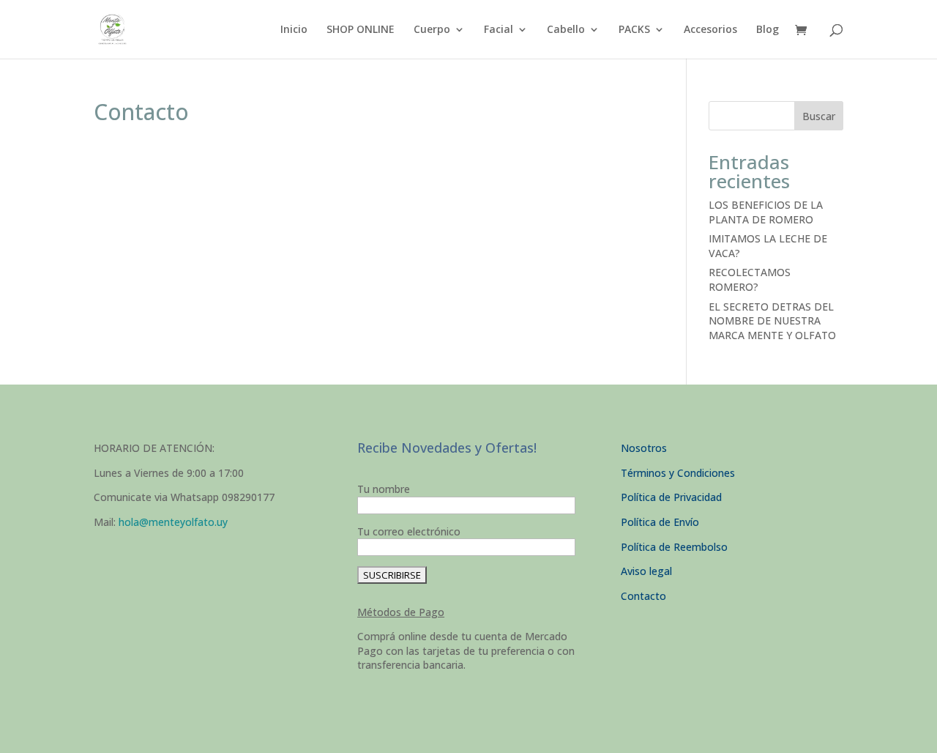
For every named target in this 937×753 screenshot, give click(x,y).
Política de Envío (660, 522)
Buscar (818, 116)
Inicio (293, 30)
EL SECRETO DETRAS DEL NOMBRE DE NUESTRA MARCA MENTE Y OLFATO (772, 321)
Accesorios (710, 30)
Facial (498, 30)
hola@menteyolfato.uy (173, 522)
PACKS (634, 30)
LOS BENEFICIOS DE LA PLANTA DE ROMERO (766, 212)
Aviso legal (646, 571)
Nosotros (644, 448)
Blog (767, 30)
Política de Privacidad (671, 497)
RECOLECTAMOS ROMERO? (750, 279)
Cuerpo (432, 30)
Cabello (566, 30)
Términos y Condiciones (678, 473)
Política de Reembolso (674, 547)
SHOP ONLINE (360, 30)
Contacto (643, 596)
